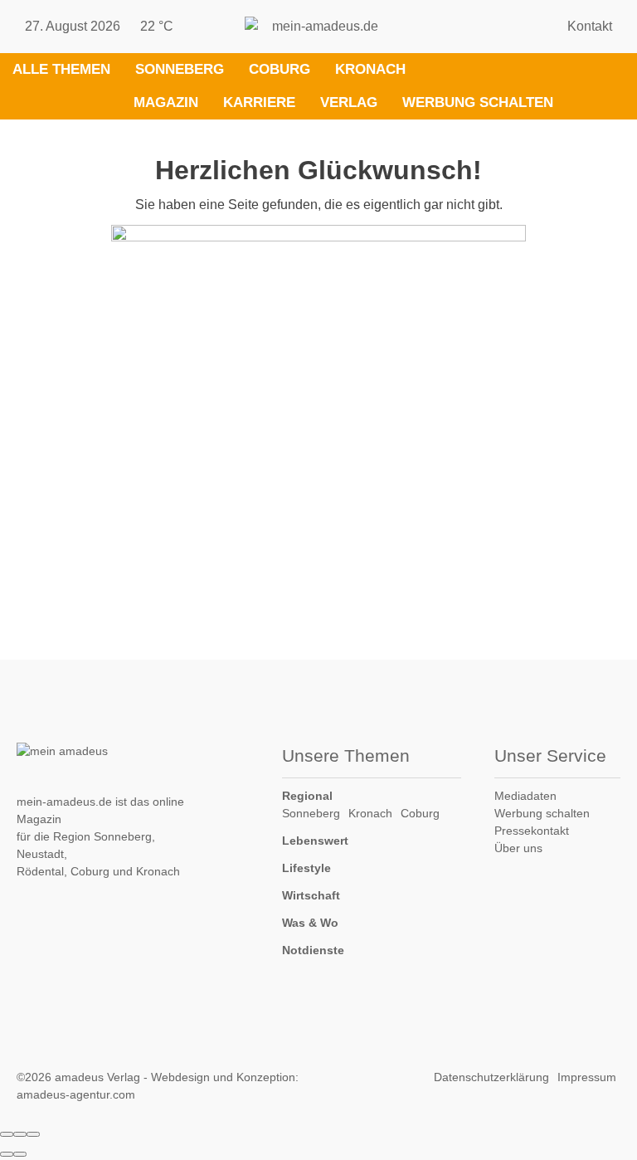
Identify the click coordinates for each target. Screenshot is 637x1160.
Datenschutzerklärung (491, 1077)
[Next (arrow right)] (20, 1154)
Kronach (370, 69)
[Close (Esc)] (6, 1134)
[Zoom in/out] (33, 1134)
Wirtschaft (311, 895)
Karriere (259, 102)
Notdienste (313, 950)
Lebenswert (315, 840)
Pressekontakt (531, 830)
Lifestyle (306, 868)
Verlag (348, 102)
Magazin (166, 102)
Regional (307, 795)
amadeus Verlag (97, 1077)
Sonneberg (179, 69)
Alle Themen (61, 69)
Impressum (586, 1077)
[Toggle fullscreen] (20, 1134)
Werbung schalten (477, 102)
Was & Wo (310, 922)
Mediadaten (525, 795)
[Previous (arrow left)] (6, 1154)
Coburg (279, 69)
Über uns (518, 848)
